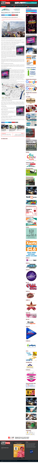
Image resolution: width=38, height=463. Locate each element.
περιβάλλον (32, 446)
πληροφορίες (34, 446)
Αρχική (29, 460)
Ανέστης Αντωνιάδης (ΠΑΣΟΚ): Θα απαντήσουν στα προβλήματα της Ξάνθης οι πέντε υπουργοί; (17, 6)
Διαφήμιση (8, 0)
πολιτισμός (29, 447)
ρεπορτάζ (32, 447)
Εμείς (30, 460)
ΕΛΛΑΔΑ (29, 443)
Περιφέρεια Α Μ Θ (33, 443)
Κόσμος (31, 443)
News (7, 6)
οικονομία (27, 446)
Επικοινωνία (36, 460)
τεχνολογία (34, 447)
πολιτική (27, 447)
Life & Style (27, 443)
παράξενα (29, 446)
